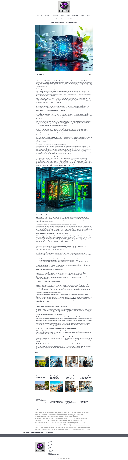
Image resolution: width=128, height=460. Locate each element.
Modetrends (39, 423)
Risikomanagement (53, 425)
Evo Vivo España (85, 445)
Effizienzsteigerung (41, 416)
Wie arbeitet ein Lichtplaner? (84, 402)
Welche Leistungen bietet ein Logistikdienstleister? (56, 402)
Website (50, 453)
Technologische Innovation (70, 427)
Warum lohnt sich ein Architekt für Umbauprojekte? (70, 377)
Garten (49, 442)
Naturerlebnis (81, 422)
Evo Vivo (39, 15)
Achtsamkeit (39, 412)
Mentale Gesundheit (81, 420)
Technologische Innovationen (83, 427)
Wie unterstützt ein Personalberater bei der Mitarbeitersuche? (86, 377)
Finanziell (47, 15)
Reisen (88, 15)
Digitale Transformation (69, 414)
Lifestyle (62, 15)
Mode (68, 15)
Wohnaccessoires (49, 429)
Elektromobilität (59, 416)
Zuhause (63, 18)
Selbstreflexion (76, 425)
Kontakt (70, 18)
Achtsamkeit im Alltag (53, 412)
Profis (82, 15)
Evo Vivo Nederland (86, 449)
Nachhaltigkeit (72, 422)
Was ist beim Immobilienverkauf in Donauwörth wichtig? (41, 401)
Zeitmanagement (77, 429)
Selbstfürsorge (65, 425)
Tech (57, 18)
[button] (89, 74)
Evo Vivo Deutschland (86, 440)
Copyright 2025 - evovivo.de (64, 458)
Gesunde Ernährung (80, 418)
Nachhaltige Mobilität (49, 422)
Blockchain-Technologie (81, 412)
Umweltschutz (40, 429)
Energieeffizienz (71, 416)
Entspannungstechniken (46, 418)
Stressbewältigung (56, 427)
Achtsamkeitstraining (69, 412)
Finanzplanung (70, 418)
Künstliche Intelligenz (64, 420)
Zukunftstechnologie (86, 429)
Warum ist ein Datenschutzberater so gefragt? (70, 402)
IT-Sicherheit (51, 420)
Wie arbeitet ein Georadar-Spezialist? (41, 376)
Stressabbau (43, 427)
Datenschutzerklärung (53, 454)
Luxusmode (75, 420)
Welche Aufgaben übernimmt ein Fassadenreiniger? (54, 377)
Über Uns (50, 450)
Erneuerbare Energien (62, 418)
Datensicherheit (58, 414)
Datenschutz (50, 414)
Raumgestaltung (42, 425)
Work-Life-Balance (69, 429)
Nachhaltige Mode (60, 422)
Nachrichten (75, 15)
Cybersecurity (44, 414)
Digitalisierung (80, 414)
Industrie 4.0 (45, 420)
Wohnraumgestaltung (60, 429)
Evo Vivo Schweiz (85, 454)
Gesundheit (55, 15)
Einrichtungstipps (51, 416)
